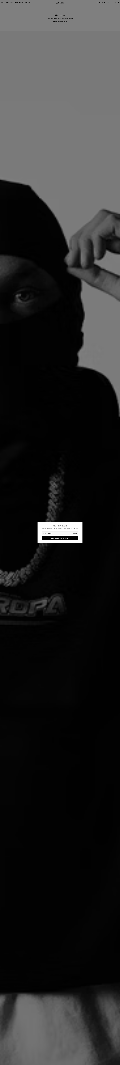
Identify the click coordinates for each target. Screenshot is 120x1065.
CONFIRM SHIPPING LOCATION (60, 538)
